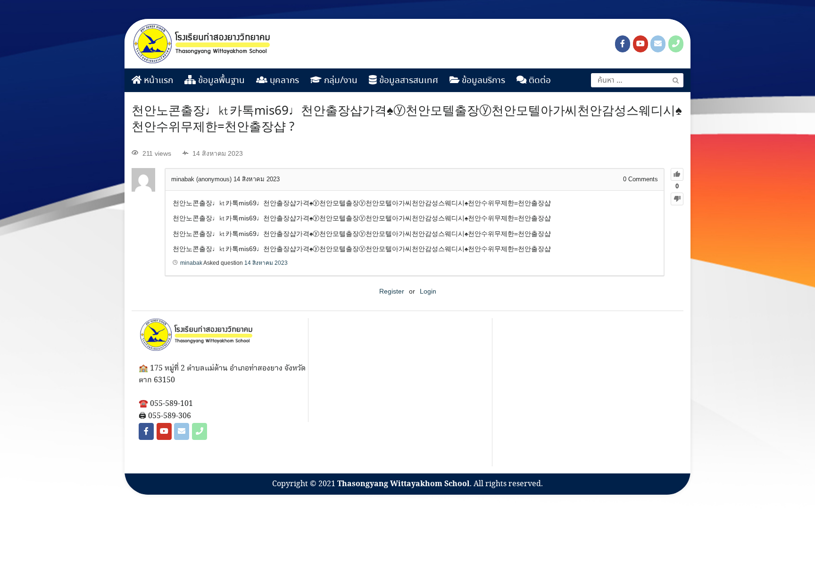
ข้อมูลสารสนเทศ (407, 80)
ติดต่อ (538, 80)
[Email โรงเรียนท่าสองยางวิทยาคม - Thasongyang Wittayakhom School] (657, 43)
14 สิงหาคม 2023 (266, 263)
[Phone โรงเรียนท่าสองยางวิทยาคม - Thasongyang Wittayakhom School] (675, 43)
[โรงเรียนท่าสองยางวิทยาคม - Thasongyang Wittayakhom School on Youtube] (640, 43)
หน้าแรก (157, 80)
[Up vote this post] (677, 174)
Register (391, 291)
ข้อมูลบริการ (482, 80)
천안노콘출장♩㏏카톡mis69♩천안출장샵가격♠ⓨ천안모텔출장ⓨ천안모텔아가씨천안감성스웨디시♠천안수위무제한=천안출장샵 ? (407, 119)
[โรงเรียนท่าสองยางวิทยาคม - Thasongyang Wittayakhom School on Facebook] (622, 43)
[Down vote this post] (677, 199)
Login (428, 291)
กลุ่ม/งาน (340, 80)
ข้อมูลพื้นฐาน (220, 80)
